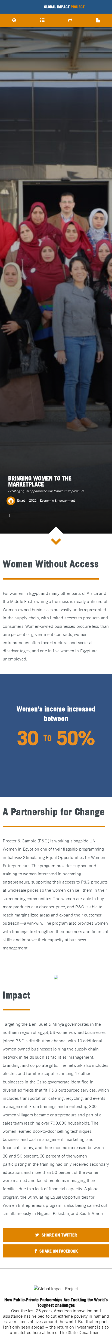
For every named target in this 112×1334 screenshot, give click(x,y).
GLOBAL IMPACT (64, 6)
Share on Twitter (59, 1235)
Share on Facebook (58, 1251)
